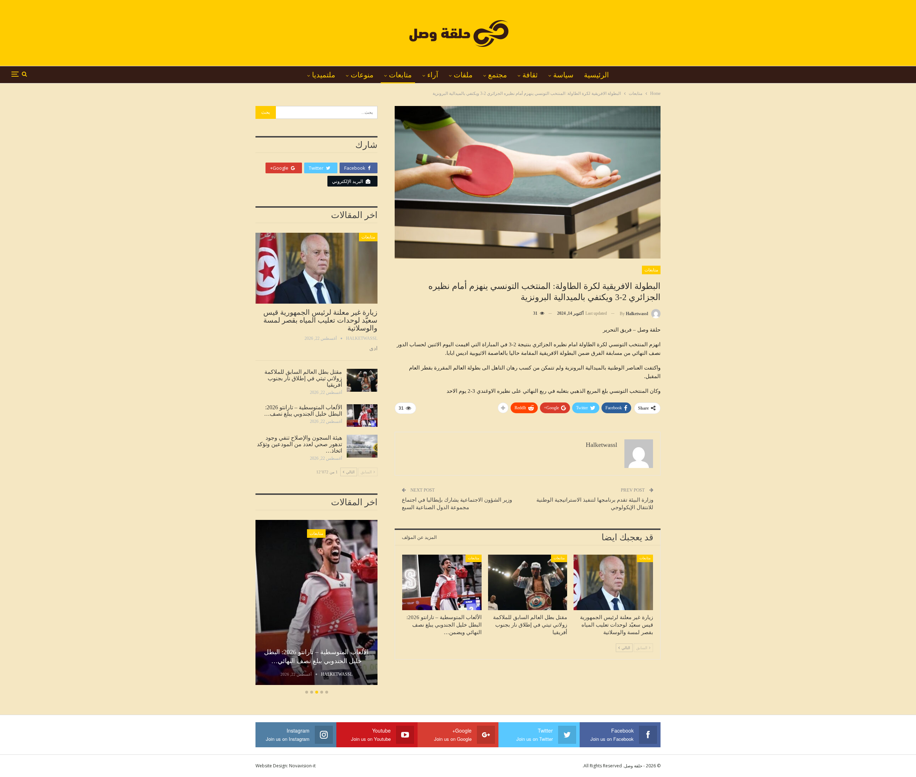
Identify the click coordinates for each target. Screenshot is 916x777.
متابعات (400, 75)
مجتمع (497, 75)
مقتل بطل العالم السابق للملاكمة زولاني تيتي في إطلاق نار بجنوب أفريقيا (303, 378)
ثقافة (530, 75)
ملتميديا (323, 75)
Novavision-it (302, 766)
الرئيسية (596, 75)
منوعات (362, 75)
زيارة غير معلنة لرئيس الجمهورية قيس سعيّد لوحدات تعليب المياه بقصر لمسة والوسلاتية (320, 320)
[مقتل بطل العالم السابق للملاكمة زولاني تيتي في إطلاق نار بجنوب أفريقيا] (527, 582)
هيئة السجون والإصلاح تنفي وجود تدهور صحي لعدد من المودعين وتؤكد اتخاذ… (299, 444)
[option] (316, 603)
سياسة (563, 75)
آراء (432, 75)
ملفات (463, 75)
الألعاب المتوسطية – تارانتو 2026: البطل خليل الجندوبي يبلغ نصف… (303, 410)
